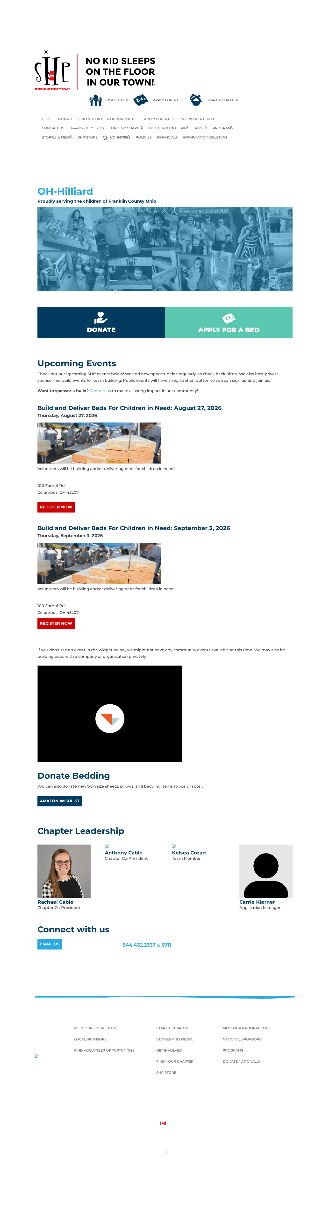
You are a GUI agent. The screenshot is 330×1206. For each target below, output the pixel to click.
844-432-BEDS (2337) (88, 128)
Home (47, 119)
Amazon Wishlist (59, 801)
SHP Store (88, 137)
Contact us (100, 390)
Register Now (56, 507)
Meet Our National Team (247, 1028)
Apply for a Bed (160, 119)
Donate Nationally (241, 1062)
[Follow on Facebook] (268, 1100)
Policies (144, 137)
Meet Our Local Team (95, 1028)
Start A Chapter (172, 1028)
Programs (223, 128)
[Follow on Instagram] (284, 1100)
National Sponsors (242, 1039)
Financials (167, 137)
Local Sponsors (90, 1039)
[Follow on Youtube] (291, 1100)
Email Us (49, 944)
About (201, 128)
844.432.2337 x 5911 (146, 945)
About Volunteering (168, 128)
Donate (65, 119)
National (98, 26)
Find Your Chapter (174, 1062)
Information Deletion (205, 137)
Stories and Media (174, 1039)
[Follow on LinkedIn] (276, 1100)
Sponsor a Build (197, 119)
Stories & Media (57, 137)
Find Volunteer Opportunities (108, 119)
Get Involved (169, 1051)
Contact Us (53, 128)
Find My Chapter (127, 128)
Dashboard (165, 1179)
